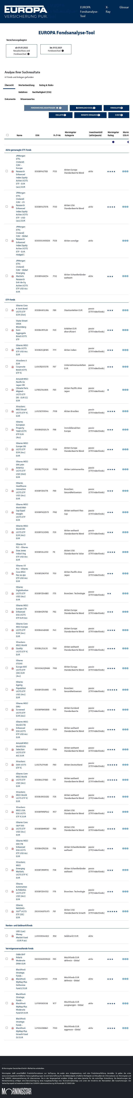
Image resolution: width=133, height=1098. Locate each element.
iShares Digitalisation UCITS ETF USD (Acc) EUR (22, 593)
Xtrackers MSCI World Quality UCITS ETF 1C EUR (22, 648)
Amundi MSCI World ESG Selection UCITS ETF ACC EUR (22, 749)
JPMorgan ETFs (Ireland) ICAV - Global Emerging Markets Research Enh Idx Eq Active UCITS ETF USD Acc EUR (22, 276)
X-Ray (108, 9)
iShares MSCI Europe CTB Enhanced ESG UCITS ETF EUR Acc (22, 611)
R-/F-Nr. (57, 135)
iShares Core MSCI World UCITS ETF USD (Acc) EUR (22, 779)
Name (19, 135)
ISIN (37, 135)
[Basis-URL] (26, 12)
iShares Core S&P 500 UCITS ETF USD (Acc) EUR (22, 828)
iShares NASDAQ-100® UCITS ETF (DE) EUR (21, 911)
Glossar (124, 7)
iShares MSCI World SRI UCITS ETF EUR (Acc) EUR (22, 532)
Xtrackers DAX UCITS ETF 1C (21, 764)
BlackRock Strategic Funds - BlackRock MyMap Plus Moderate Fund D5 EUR (22, 1003)
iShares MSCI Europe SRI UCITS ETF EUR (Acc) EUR (22, 449)
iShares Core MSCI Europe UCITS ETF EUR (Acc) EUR (22, 630)
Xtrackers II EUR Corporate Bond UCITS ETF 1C (21, 366)
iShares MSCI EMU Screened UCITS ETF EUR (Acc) (22, 709)
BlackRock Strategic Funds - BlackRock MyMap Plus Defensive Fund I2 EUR (21, 979)
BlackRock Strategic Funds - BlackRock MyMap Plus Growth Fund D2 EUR (22, 1028)
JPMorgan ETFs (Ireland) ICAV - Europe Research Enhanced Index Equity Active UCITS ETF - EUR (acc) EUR (22, 171)
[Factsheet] (12, 171)
